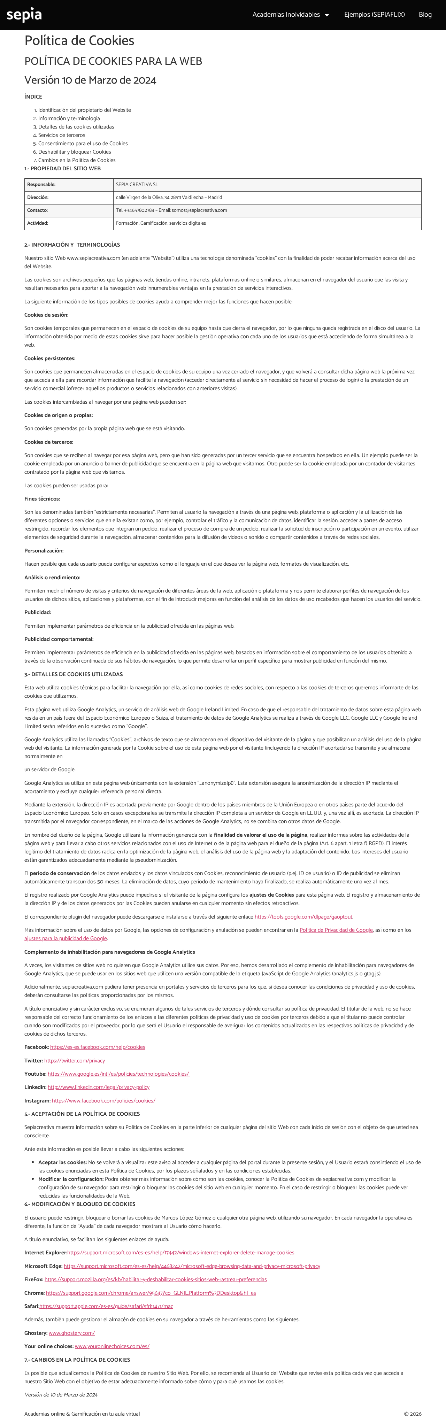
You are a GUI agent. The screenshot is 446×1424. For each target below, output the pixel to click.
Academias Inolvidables (286, 15)
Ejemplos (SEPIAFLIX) (374, 15)
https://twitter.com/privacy (74, 1061)
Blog (425, 15)
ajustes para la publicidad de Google (65, 938)
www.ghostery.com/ (72, 1333)
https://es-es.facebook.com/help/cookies (97, 1047)
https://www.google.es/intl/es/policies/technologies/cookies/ (119, 1074)
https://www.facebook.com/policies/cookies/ (103, 1101)
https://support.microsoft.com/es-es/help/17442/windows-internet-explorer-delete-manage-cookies (180, 1252)
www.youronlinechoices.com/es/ (112, 1346)
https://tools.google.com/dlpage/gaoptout (303, 917)
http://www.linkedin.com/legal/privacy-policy (98, 1087)
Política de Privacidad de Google (336, 930)
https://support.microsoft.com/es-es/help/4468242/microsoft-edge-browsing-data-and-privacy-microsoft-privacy (192, 1266)
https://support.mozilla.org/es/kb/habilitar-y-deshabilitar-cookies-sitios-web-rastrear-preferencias (156, 1279)
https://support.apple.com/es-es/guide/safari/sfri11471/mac (106, 1306)
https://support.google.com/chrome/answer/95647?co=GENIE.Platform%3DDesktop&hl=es (151, 1293)
